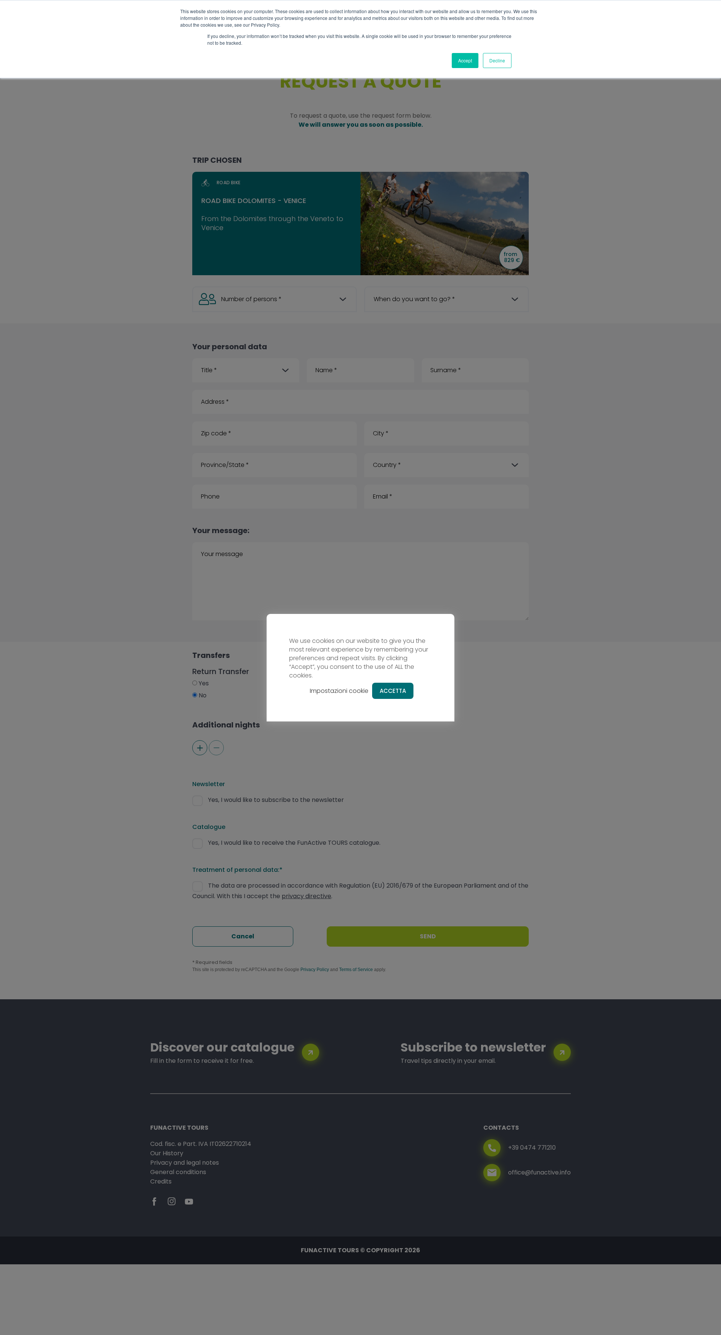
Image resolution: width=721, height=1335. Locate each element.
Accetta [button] (393, 691)
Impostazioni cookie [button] (339, 690)
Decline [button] (497, 60)
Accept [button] (465, 60)
